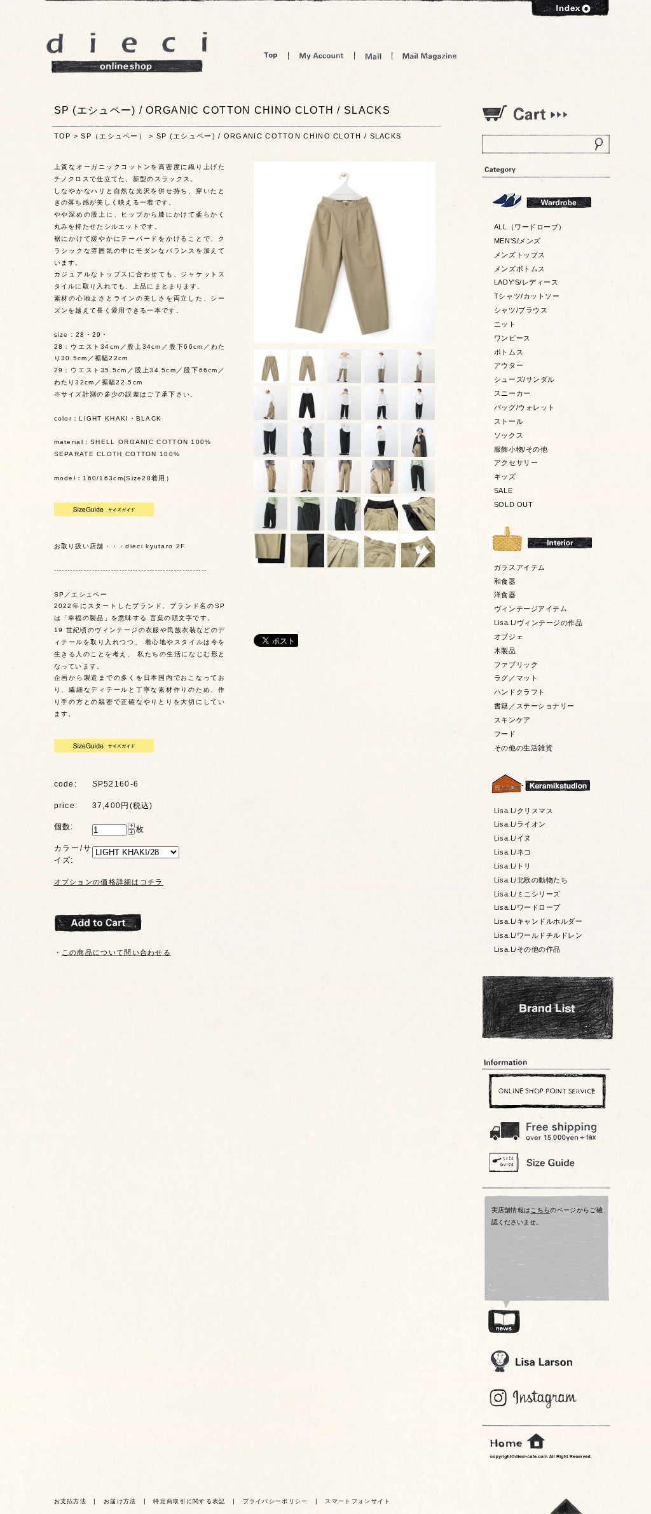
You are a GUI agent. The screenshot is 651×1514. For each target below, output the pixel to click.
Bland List (547, 1007)
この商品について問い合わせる (116, 952)
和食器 (505, 581)
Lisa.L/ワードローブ (527, 907)
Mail (373, 55)
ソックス (508, 435)
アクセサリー (516, 462)
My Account (321, 55)
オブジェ (508, 636)
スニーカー (512, 393)
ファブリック (516, 664)
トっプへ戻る (566, 1506)
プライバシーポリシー (275, 1501)
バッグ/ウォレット (524, 407)
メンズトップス (519, 255)
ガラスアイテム (519, 567)
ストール (508, 421)
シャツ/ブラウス (520, 310)
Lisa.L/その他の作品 (527, 949)
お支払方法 (70, 1501)
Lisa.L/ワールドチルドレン (538, 935)
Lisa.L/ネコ (512, 852)
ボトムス (508, 352)
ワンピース (512, 338)
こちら (540, 1209)
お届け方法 (120, 1501)
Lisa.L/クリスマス (523, 810)
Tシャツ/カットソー (526, 296)
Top (271, 55)
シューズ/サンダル (524, 379)
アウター (508, 365)
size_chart (104, 510)
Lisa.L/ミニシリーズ (527, 894)
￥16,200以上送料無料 (545, 1128)
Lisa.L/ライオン (520, 824)
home (517, 1441)
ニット (505, 324)
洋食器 (505, 594)
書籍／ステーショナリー (534, 706)
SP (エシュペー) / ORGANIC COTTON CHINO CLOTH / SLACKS (278, 136)
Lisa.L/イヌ (512, 838)
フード (505, 734)
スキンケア (512, 720)
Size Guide (545, 1161)
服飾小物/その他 (520, 449)
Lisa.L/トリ (512, 866)
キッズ (505, 476)
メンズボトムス (519, 269)
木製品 (505, 650)
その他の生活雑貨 (523, 748)
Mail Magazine (429, 55)
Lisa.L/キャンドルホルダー (538, 921)
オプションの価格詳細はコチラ (108, 882)
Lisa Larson (531, 1361)
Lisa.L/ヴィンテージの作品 (538, 622)
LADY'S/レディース (526, 282)
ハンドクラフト (519, 692)
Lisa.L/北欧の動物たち (531, 880)
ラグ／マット (516, 678)
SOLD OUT (513, 504)
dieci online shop (127, 52)
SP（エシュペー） (113, 136)
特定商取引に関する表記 (189, 1501)
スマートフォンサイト (357, 1501)
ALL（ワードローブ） (530, 227)
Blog (534, 1399)
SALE (503, 490)
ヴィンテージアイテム (530, 608)
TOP (62, 136)
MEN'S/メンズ (517, 241)
